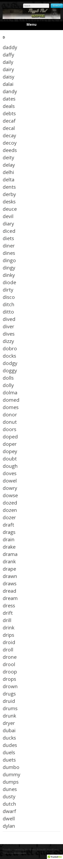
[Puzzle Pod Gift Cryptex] (31, 18)
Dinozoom (20, 852)
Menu (31, 24)
